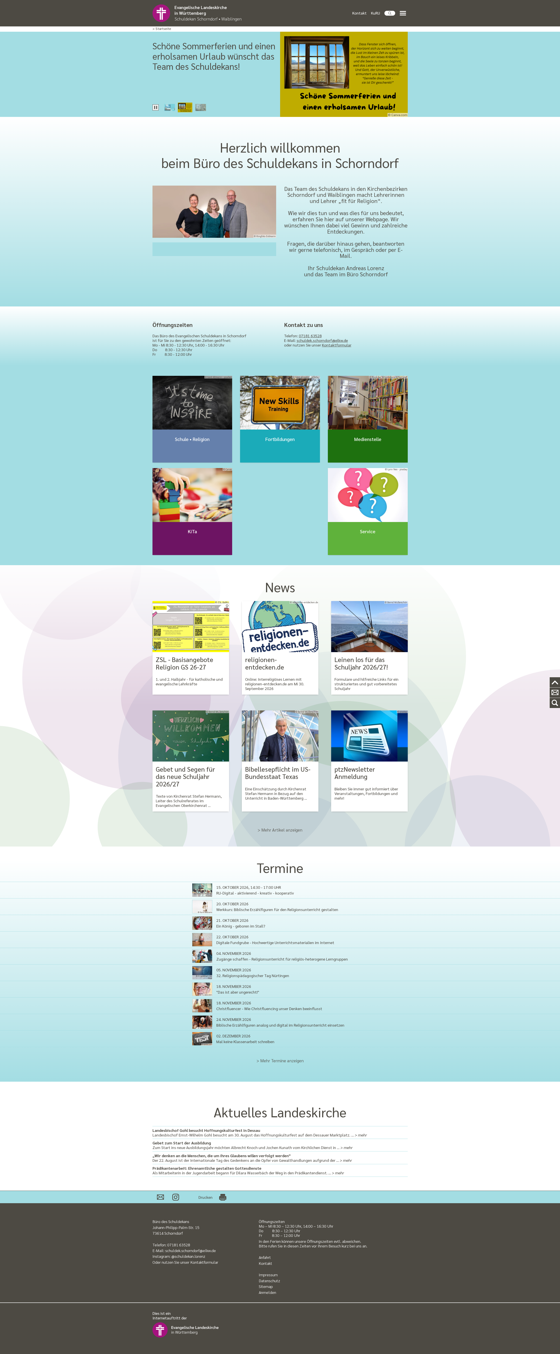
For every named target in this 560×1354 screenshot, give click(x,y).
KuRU (375, 13)
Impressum (268, 1274)
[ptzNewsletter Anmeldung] (369, 736)
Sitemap (266, 1286)
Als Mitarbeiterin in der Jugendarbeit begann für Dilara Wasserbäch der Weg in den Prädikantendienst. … (248, 1170)
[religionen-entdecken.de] (280, 626)
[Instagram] (175, 1197)
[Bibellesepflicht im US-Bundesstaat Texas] (280, 736)
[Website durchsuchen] (389, 13)
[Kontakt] (555, 693)
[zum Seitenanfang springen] (555, 682)
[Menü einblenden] (404, 13)
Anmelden (267, 1292)
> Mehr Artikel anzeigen (280, 830)
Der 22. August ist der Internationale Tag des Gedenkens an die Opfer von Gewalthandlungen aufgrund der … (252, 1158)
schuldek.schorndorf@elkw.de (322, 340)
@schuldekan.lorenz (188, 1256)
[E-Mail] (160, 1197)
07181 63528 (310, 335)
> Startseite (161, 29)
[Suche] (555, 703)
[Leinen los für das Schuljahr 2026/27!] (369, 626)
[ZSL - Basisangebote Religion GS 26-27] (190, 626)
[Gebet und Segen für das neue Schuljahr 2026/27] (190, 736)
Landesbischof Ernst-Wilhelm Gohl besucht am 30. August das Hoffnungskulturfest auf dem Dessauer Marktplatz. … (259, 1132)
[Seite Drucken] (223, 1197)
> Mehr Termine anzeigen (280, 1060)
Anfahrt (265, 1257)
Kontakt (359, 13)
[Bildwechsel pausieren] (155, 107)
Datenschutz (269, 1280)
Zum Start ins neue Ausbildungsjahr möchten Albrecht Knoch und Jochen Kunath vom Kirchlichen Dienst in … (252, 1145)
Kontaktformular (336, 344)
